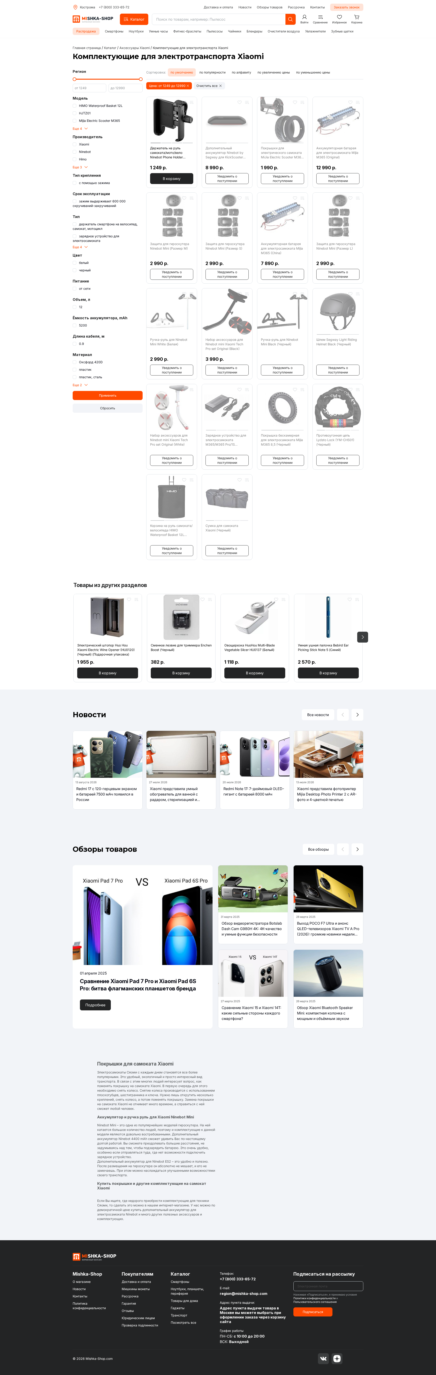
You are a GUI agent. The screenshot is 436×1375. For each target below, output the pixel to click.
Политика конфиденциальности (89, 1305)
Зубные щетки (342, 31)
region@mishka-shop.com (243, 1293)
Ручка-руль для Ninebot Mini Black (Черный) (279, 342)
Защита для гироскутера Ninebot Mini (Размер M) (169, 246)
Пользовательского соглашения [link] (315, 1302)
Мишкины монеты (136, 1289)
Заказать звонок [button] (347, 7)
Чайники (234, 31)
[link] (190, 48)
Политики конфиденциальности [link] (314, 1298)
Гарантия (129, 1303)
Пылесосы (215, 31)
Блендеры (254, 31)
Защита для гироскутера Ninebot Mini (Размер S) (225, 246)
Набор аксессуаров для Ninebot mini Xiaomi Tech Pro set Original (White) (169, 439)
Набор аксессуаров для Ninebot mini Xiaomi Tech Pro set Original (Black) (224, 344)
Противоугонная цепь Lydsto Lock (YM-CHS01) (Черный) (335, 439)
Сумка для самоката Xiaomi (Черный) (222, 528)
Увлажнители (315, 31)
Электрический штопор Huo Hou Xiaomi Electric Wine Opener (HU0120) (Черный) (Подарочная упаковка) (106, 649)
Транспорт (179, 1315)
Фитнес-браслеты (187, 31)
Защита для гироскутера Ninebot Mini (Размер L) (335, 246)
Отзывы (128, 1311)
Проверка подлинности (140, 1325)
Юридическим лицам (138, 1318)
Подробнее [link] (95, 1005)
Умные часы (158, 31)
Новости (244, 7)
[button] (134, 19)
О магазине (82, 1282)
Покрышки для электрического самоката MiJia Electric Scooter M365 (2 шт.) (282, 153)
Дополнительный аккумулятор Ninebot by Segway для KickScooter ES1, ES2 (224, 153)
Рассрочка (296, 7)
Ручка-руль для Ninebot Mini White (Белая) (168, 342)
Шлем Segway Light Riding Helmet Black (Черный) (336, 342)
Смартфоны (114, 31)
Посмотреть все (183, 1322)
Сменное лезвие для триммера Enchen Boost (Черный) (181, 647)
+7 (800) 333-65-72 (114, 7)
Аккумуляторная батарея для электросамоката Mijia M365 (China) (282, 248)
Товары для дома (184, 1301)
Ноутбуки (136, 31)
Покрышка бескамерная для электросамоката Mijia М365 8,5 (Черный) (282, 439)
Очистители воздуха (284, 31)
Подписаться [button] (313, 1312)
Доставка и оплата (218, 7)
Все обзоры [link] (318, 849)
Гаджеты (177, 1308)
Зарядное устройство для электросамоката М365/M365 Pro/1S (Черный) (226, 440)
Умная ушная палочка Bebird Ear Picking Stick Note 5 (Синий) (323, 647)
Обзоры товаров (269, 7)
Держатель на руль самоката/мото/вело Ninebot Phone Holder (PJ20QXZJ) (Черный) (167, 153)
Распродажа (86, 31)
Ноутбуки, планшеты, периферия (187, 1291)
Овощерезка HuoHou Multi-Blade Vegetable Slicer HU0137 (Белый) (249, 647)
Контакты (317, 7)
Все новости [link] (318, 714)
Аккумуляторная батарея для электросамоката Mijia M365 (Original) (337, 152)
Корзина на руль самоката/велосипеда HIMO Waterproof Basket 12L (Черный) (171, 530)
